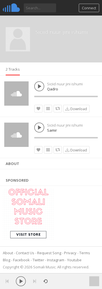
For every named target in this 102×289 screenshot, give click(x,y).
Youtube (74, 259)
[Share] (58, 108)
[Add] (48, 108)
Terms (84, 252)
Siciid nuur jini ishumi (61, 32)
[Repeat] (45, 281)
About (8, 252)
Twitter (38, 259)
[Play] (21, 281)
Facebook (21, 259)
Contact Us (25, 252)
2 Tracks (13, 69)
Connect (89, 7)
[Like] (38, 108)
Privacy (70, 252)
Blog (6, 259)
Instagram (55, 259)
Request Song (49, 252)
